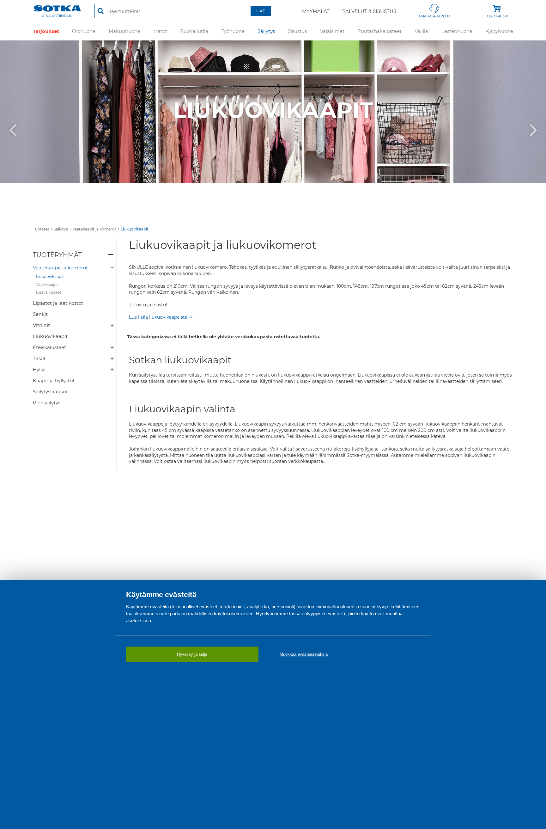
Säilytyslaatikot (50, 392)
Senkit (40, 314)
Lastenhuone (456, 31)
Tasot (39, 358)
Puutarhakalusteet (379, 31)
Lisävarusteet (48, 292)
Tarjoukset (46, 31)
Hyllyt (39, 369)
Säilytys (266, 31)
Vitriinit (41, 325)
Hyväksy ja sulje (192, 654)
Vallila (421, 31)
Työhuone (233, 31)
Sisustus (297, 31)
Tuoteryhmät (57, 255)
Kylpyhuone (499, 31)
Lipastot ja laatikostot (58, 303)
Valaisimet (332, 31)
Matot (160, 31)
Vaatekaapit (47, 284)
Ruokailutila (194, 31)
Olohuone (83, 31)
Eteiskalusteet (49, 347)
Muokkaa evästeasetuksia (304, 654)
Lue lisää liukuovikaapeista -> (161, 317)
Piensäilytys (46, 403)
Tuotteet (41, 229)
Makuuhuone (124, 31)
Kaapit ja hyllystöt (54, 381)
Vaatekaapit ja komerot (94, 229)
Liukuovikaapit (135, 229)
